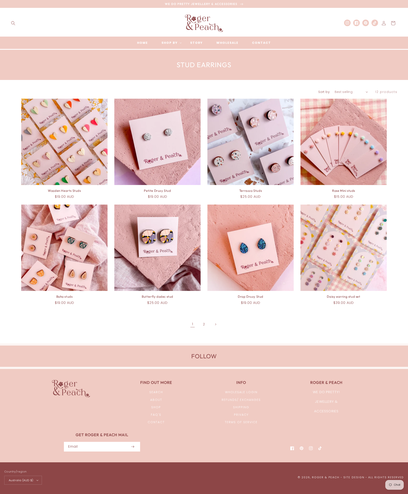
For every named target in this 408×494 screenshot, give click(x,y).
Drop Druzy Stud (250, 297)
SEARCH (156, 392)
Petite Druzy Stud (157, 191)
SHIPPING (241, 407)
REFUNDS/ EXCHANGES (241, 400)
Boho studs (64, 297)
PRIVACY (241, 415)
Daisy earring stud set (343, 297)
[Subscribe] (132, 447)
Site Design (353, 477)
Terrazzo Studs (250, 191)
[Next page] (215, 324)
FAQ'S (156, 415)
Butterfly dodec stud (157, 297)
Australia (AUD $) (21, 480)
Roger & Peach (325, 477)
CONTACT (156, 422)
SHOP (156, 407)
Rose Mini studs (343, 191)
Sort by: (324, 92)
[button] (13, 23)
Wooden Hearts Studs (64, 191)
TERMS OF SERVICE (241, 422)
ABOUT (156, 400)
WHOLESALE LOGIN (241, 392)
